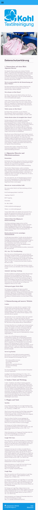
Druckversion (10, 505)
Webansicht (30, 507)
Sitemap (17, 505)
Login (31, 505)
